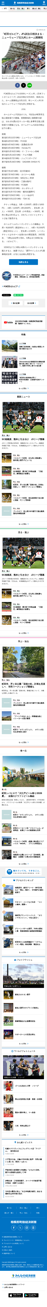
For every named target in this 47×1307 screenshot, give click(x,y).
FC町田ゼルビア (11, 286)
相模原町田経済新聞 (23, 3)
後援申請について (9, 1253)
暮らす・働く (36, 8)
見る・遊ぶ (20, 8)
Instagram (26, 1227)
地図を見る (23, 262)
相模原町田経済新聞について (12, 1237)
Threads (33, 1227)
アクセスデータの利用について (13, 1243)
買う (28, 8)
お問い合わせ (7, 1247)
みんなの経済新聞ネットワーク (23, 1276)
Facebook (13, 1227)
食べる (12, 8)
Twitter (20, 1227)
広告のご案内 (7, 1250)
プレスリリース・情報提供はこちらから (16, 1240)
